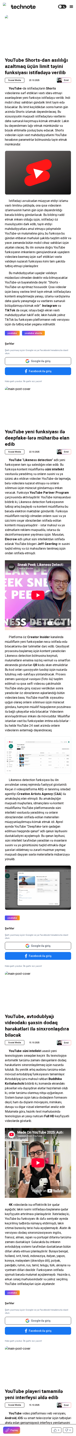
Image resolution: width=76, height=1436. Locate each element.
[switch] (62, 7)
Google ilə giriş (40, 361)
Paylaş (14, 1430)
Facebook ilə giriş (40, 371)
